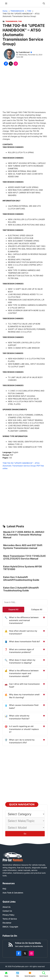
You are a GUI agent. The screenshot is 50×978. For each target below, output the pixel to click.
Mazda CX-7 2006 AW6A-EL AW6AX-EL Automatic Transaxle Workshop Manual (24, 535)
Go (25, 833)
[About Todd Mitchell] (9, 54)
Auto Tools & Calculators (13, 893)
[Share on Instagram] (16, 64)
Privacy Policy (8, 915)
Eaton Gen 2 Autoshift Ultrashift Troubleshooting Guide (21, 589)
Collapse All (36, 609)
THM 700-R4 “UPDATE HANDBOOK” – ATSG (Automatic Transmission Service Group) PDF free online (23, 465)
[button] (43, 3)
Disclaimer (7, 923)
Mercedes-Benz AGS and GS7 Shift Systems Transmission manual (22, 546)
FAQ (4, 889)
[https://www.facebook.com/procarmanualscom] (18, 953)
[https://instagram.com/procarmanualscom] (31, 953)
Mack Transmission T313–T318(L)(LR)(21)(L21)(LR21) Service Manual (24, 557)
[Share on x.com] (11, 64)
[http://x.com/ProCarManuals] (25, 953)
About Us (7, 907)
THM (20, 21)
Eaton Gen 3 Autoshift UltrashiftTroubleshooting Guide (21, 578)
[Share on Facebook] (6, 64)
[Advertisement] (25, 89)
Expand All (13, 609)
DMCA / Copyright (10, 927)
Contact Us (7, 911)
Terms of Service (10, 919)
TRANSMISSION (11, 21)
